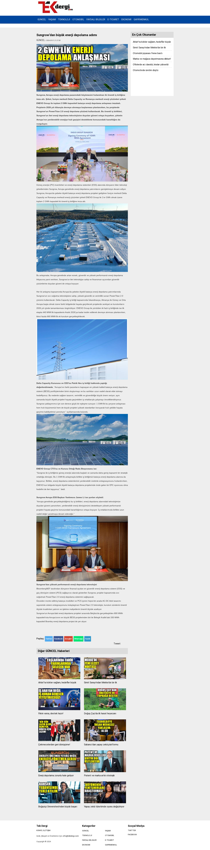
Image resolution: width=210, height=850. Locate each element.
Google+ (68, 639)
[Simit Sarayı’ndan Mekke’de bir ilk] (105, 678)
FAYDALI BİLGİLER (95, 19)
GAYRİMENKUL (141, 19)
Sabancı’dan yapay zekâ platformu (101, 744)
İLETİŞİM (46, 830)
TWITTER (132, 830)
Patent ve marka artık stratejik (99, 775)
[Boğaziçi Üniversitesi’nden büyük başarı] (59, 802)
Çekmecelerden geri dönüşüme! (54, 744)
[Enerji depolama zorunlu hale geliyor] (59, 771)
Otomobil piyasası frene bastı (147, 53)
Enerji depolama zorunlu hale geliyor (56, 775)
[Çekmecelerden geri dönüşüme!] (59, 740)
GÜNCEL (42, 19)
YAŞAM (52, 19)
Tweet (117, 643)
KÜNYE (39, 830)
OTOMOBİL (78, 19)
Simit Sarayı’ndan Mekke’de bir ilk (100, 682)
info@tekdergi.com (71, 836)
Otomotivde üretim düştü (145, 70)
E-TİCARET (113, 19)
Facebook (58, 639)
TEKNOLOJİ (64, 19)
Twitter (49, 639)
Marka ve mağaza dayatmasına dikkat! (152, 58)
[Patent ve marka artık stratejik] (105, 771)
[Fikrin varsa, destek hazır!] (59, 709)
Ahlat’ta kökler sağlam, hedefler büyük (57, 682)
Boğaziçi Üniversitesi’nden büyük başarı (57, 806)
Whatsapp (78, 639)
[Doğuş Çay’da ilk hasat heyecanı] (105, 709)
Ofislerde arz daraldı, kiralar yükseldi (150, 64)
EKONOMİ (126, 19)
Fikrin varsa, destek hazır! (50, 713)
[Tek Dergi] (56, 12)
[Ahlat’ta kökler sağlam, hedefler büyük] (59, 678)
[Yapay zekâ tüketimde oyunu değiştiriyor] (105, 802)
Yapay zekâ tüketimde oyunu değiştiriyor (104, 806)
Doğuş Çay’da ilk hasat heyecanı (100, 713)
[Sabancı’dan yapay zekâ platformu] (105, 740)
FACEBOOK (132, 834)
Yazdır (87, 639)
